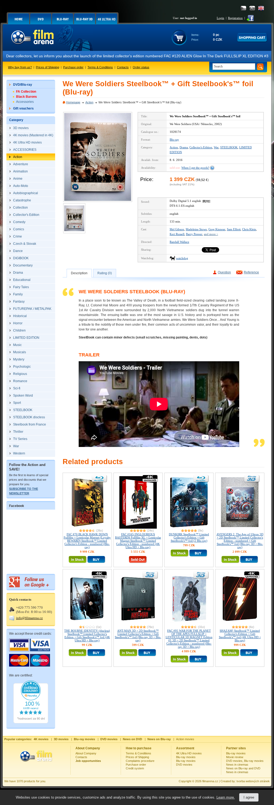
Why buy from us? (20, 67)
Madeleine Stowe (196, 229)
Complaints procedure (140, 760)
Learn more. (225, 797)
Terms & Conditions (100, 67)
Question (224, 272)
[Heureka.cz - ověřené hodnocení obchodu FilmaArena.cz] (30, 722)
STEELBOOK (229, 147)
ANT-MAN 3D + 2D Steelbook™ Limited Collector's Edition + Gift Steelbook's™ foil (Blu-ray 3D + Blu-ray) (138, 635)
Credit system (135, 768)
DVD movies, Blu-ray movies (245, 760)
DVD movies (184, 764)
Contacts (123, 67)
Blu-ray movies (186, 757)
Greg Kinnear (216, 229)
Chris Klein (249, 229)
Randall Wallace (179, 241)
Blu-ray (174, 139)
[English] (261, 8)
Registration (235, 18)
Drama (184, 147)
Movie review (234, 757)
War (216, 147)
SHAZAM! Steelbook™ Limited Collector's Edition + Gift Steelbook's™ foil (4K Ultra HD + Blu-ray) (240, 635)
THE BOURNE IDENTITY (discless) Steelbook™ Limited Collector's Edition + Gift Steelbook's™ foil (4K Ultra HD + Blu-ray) (87, 635)
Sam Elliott (234, 229)
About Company (85, 753)
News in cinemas (237, 764)
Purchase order (73, 67)
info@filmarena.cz (29, 618)
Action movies (185, 739)
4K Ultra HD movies (189, 753)
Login (220, 18)
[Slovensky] (252, 8)
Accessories (25, 102)
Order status (141, 67)
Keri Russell (177, 234)
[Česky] (243, 8)
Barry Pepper (194, 234)
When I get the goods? (195, 167)
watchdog (182, 258)
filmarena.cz (210, 781)
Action (89, 102)
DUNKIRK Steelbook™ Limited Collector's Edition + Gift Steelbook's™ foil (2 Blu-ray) (189, 537)
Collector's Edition (200, 147)
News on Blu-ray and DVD (243, 768)
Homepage (73, 102)
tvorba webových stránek (253, 781)
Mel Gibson (177, 229)
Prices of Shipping (47, 67)
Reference (251, 272)
